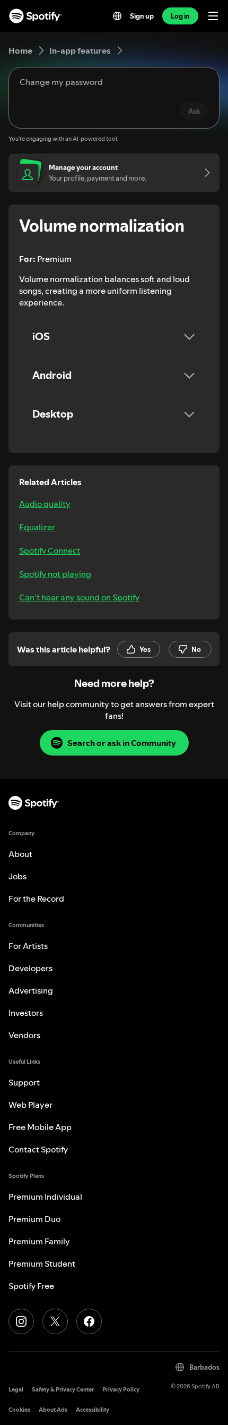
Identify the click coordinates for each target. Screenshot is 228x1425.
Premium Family (39, 1241)
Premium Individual (45, 1196)
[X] (55, 1321)
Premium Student (41, 1263)
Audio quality (45, 504)
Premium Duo (34, 1219)
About (20, 854)
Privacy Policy (120, 1390)
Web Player (30, 1104)
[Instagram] (21, 1321)
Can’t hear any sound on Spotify (79, 597)
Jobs (17, 876)
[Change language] (117, 15)
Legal (15, 1390)
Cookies (19, 1410)
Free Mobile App (40, 1127)
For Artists (28, 946)
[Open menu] (213, 16)
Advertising (30, 990)
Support (24, 1082)
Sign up (142, 16)
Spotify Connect (49, 550)
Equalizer (37, 527)
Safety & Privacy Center (63, 1390)
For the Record (36, 898)
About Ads (53, 1410)
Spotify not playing (55, 574)
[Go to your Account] (203, 172)
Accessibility (92, 1410)
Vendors (24, 1035)
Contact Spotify (38, 1149)
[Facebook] (89, 1321)
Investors (25, 1013)
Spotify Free (31, 1286)
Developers (30, 968)
